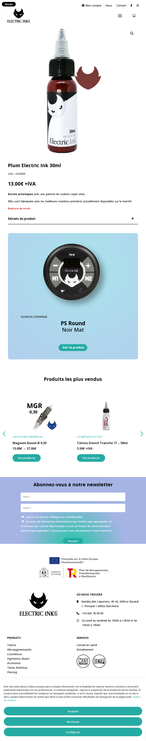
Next (142, 433)
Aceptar (73, 711)
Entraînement (85, 649)
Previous (4, 433)
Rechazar (73, 722)
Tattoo (11, 645)
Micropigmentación (19, 649)
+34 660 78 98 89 (92, 613)
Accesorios (14, 663)
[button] (132, 33)
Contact (121, 5)
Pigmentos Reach (18, 658)
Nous (109, 5)
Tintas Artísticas (17, 667)
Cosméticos (14, 654)
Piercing (12, 672)
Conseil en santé (87, 645)
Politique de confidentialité (66, 517)
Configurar (73, 732)
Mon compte (92, 5)
